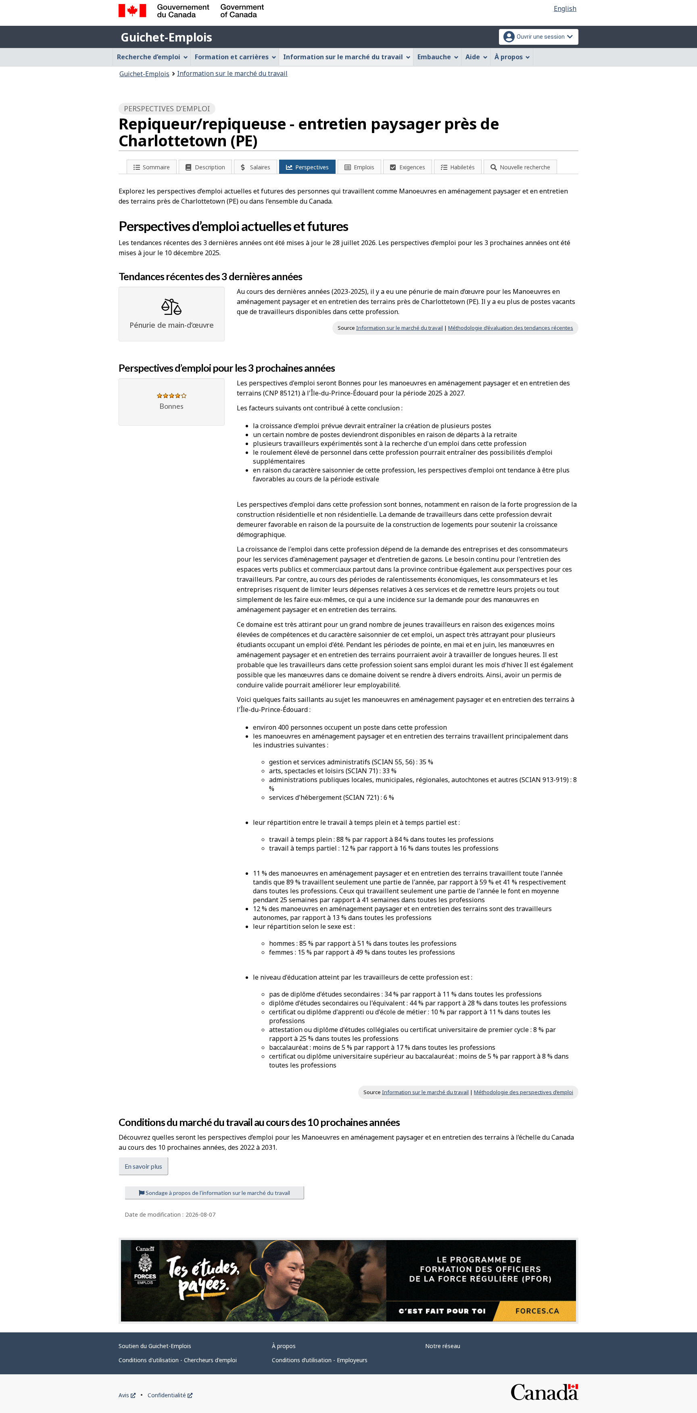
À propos (284, 1346)
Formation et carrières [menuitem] (232, 56)
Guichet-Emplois (166, 37)
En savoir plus (143, 1166)
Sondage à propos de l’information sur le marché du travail (217, 1192)
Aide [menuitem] (472, 56)
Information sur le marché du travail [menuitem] (343, 56)
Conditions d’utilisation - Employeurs (319, 1360)
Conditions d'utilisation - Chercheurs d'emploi (178, 1360)
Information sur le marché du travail (232, 73)
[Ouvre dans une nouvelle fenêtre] (348, 1281)
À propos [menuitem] (509, 56)
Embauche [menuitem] (434, 56)
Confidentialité (170, 1395)
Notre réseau (442, 1346)
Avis (127, 1395)
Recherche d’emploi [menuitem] (148, 56)
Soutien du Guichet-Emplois (155, 1346)
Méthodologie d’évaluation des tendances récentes (510, 327)
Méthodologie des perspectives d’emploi (523, 1092)
